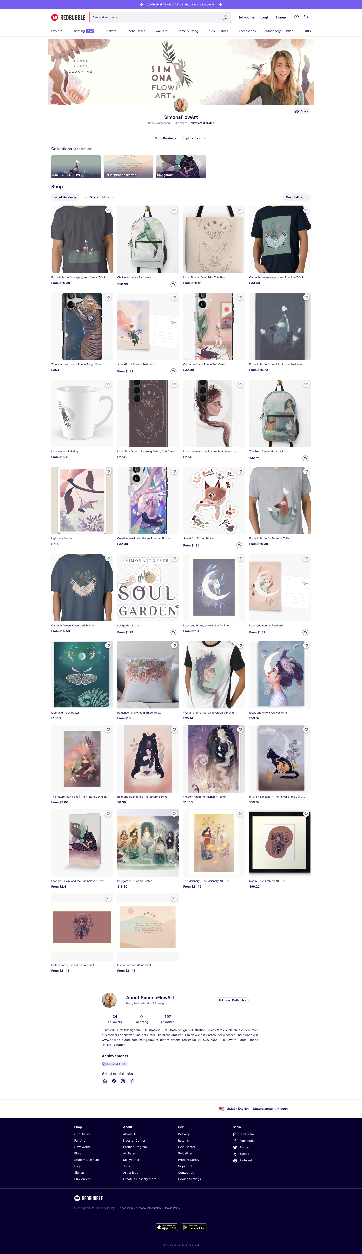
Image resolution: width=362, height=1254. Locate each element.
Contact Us (186, 1172)
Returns (183, 1140)
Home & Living (187, 31)
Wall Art (161, 31)
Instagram (247, 1134)
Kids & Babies (218, 31)
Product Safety (188, 1160)
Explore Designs (194, 138)
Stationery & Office (279, 31)
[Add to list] (108, 210)
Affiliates (129, 1153)
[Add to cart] (173, 284)
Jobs (126, 1166)
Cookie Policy (172, 1207)
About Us (130, 1134)
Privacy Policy (106, 1207)
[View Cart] (306, 17)
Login (78, 1166)
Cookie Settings (189, 1179)
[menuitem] (56, 31)
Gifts (307, 31)
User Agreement (84, 1207)
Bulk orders (82, 1179)
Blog (77, 1153)
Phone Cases (136, 31)
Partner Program (135, 1147)
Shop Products (165, 138)
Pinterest (246, 1160)
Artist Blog (130, 1172)
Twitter (245, 1147)
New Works (82, 1147)
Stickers (110, 31)
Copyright (185, 1166)
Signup (79, 1172)
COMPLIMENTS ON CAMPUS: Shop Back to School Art (181, 4)
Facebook (247, 1141)
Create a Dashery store (139, 1179)
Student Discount (86, 1160)
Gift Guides (82, 1134)
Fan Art (79, 1140)
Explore (56, 31)
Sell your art (132, 1160)
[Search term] (225, 17)
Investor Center (134, 1140)
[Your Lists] (296, 17)
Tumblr (244, 1154)
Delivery (184, 1134)
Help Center (186, 1147)
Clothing (83, 31)
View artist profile (202, 122)
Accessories (247, 31)
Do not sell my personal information (139, 1207)
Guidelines (185, 1153)
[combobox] (160, 17)
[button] (181, 4)
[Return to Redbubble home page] (68, 17)
